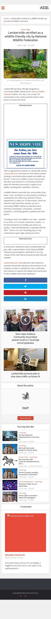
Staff (32, 45)
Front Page (25, 29)
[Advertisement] (25, 123)
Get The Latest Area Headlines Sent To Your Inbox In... (29, 437)
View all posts (25, 418)
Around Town (23, 457)
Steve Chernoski (36, 466)
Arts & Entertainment (26, 482)
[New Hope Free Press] (44, 7)
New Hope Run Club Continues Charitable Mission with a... (29, 462)
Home (6, 18)
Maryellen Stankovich (15, 555)
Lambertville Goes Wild (13, 173)
